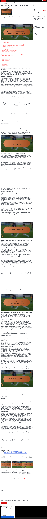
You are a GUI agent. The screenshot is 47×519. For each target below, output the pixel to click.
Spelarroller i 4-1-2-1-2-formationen (38, 29)
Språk (20, 0)
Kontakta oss (12, 0)
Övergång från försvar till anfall (6, 48)
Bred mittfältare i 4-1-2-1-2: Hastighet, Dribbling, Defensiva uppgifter (27, 470)
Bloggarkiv (8, 0)
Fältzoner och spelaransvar (5, 53)
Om (15, 0)
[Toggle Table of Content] (23, 44)
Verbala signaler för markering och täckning (7, 55)
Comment (3, 480)
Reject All (11, 515)
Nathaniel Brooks (7, 8)
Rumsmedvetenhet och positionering (6, 61)
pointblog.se (3, 0)
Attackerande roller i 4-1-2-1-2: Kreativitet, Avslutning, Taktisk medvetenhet (15, 452)
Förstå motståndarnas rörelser (5, 60)
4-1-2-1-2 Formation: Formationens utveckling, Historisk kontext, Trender (38, 14)
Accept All (7, 516)
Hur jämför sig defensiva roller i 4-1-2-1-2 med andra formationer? (10, 62)
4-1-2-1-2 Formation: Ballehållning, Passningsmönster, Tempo (38, 21)
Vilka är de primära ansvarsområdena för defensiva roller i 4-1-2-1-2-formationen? (12, 45)
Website (2, 497)
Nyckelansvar (3, 63)
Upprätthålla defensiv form (5, 49)
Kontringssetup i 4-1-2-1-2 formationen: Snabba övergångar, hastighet (39, 23)
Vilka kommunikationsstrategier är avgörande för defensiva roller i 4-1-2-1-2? (12, 54)
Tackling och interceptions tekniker (6, 59)
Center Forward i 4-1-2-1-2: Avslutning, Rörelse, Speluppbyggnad (5, 470)
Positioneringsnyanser (4, 64)
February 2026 (35, 34)
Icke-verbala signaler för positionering (6, 56)
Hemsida (17, 0)
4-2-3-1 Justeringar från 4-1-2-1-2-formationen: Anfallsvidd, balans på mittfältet (15, 453)
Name (2, 490)
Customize (4, 515)
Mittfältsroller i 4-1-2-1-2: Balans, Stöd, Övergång (16, 469)
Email (2, 493)
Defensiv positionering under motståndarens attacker (8, 51)
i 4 (8, 71)
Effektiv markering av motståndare (6, 46)
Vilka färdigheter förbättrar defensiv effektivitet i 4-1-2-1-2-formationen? (11, 58)
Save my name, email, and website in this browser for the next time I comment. (15, 500)
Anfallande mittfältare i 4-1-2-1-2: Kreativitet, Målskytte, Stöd (38, 19)
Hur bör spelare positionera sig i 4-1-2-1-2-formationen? (9, 50)
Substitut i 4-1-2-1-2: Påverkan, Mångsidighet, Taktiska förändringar (13, 451)
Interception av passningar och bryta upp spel (7, 47)
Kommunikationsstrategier (5, 65)
